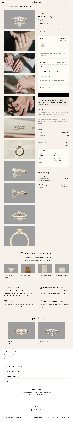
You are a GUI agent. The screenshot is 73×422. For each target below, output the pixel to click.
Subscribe (37, 399)
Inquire (67, 178)
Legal (6, 382)
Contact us (7, 359)
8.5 (53, 72)
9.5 (62, 72)
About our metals (63, 53)
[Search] (7, 2)
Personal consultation (53, 301)
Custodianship (13, 287)
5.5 (57, 67)
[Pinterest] (40, 410)
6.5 (66, 67)
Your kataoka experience (13, 366)
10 (65, 72)
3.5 (41, 67)
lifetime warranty (24, 293)
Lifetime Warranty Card (61, 275)
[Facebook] (31, 410)
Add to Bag (53, 95)
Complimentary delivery (53, 287)
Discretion (12, 301)
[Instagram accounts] (36, 410)
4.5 (49, 67)
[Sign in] (66, 2)
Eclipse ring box (25, 275)
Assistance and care (12, 377)
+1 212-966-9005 (8, 356)
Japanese (19, 417)
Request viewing (65, 186)
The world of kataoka (12, 371)
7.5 (45, 72)
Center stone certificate (44, 275)
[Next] (67, 332)
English (13, 417)
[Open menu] (3, 2)
